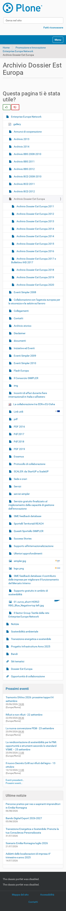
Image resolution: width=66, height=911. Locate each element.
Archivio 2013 (21, 139)
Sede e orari (20, 478)
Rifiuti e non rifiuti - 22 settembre (24, 714)
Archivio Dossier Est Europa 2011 (35, 206)
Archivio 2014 (21, 146)
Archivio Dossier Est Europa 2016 (35, 251)
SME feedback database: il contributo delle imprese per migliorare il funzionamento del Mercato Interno (33, 579)
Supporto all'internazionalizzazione (33, 546)
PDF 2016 (19, 426)
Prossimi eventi (17, 689)
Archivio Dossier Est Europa (29, 198)
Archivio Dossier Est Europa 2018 (35, 269)
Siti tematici (17, 661)
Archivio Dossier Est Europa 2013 (35, 221)
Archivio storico (22, 325)
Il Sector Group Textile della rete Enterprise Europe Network (28, 614)
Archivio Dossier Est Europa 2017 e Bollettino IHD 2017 (33, 260)
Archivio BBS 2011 (24, 161)
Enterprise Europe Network (18, 51)
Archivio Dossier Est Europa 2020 (35, 284)
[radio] (7, 107)
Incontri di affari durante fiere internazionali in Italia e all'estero (27, 395)
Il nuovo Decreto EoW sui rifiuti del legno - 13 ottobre (30, 765)
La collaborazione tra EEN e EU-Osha (34, 404)
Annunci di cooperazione (27, 131)
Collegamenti (21, 310)
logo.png (19, 568)
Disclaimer (19, 333)
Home (6, 47)
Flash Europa (21, 370)
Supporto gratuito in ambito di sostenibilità (28, 592)
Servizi (17, 486)
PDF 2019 (19, 449)
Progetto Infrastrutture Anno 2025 (30, 646)
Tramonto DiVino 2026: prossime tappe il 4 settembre (30, 699)
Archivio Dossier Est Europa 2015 (35, 243)
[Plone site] (22, 8)
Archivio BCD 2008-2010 (27, 176)
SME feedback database (27, 516)
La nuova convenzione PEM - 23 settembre (30, 728)
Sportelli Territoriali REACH (28, 523)
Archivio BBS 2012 (24, 169)
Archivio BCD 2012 (24, 191)
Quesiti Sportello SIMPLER (28, 531)
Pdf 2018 (18, 441)
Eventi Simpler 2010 (24, 363)
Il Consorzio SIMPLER (25, 378)
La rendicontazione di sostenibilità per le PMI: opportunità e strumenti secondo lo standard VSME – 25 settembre (31, 746)
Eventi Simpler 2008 (24, 292)
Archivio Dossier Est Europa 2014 (35, 228)
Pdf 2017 (18, 434)
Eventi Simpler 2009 (24, 355)
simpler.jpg (20, 561)
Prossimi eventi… (14, 783)
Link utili (18, 411)
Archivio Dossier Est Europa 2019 (35, 277)
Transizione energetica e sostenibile (30, 639)
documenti (19, 340)
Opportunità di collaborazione (27, 676)
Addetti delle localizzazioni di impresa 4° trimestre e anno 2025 (28, 855)
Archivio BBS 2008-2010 (27, 154)
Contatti (18, 318)
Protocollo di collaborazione (29, 464)
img (15, 385)
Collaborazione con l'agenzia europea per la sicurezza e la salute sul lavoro (34, 301)
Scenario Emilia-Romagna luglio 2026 (27, 843)
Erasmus (18, 456)
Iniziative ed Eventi (24, 348)
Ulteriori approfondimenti (27, 553)
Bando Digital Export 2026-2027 (24, 818)
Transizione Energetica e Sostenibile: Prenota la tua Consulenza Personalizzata (32, 831)
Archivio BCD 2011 (24, 183)
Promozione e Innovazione (31, 47)
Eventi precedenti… (15, 780)
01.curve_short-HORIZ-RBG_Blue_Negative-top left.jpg (26, 603)
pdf (15, 419)
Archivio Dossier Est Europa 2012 (35, 213)
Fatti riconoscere (53, 27)
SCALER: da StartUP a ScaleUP (31, 471)
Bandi (14, 653)
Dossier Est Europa (21, 668)
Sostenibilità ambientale (24, 631)
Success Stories (22, 538)
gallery (17, 124)
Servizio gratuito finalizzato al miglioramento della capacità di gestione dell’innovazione (31, 505)
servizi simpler (21, 493)
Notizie (14, 624)
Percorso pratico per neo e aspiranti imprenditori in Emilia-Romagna (33, 806)
